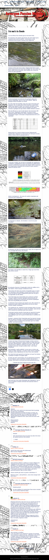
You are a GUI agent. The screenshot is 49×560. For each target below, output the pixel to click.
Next (39, 396)
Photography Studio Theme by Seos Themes (32, 558)
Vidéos (16, 5)
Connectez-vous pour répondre (18, 424)
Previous (11, 396)
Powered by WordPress (24, 556)
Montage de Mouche (30, 1)
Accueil (5, 1)
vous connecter (21, 548)
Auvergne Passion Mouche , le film (17, 1)
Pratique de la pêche (41, 1)
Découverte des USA (8, 5)
